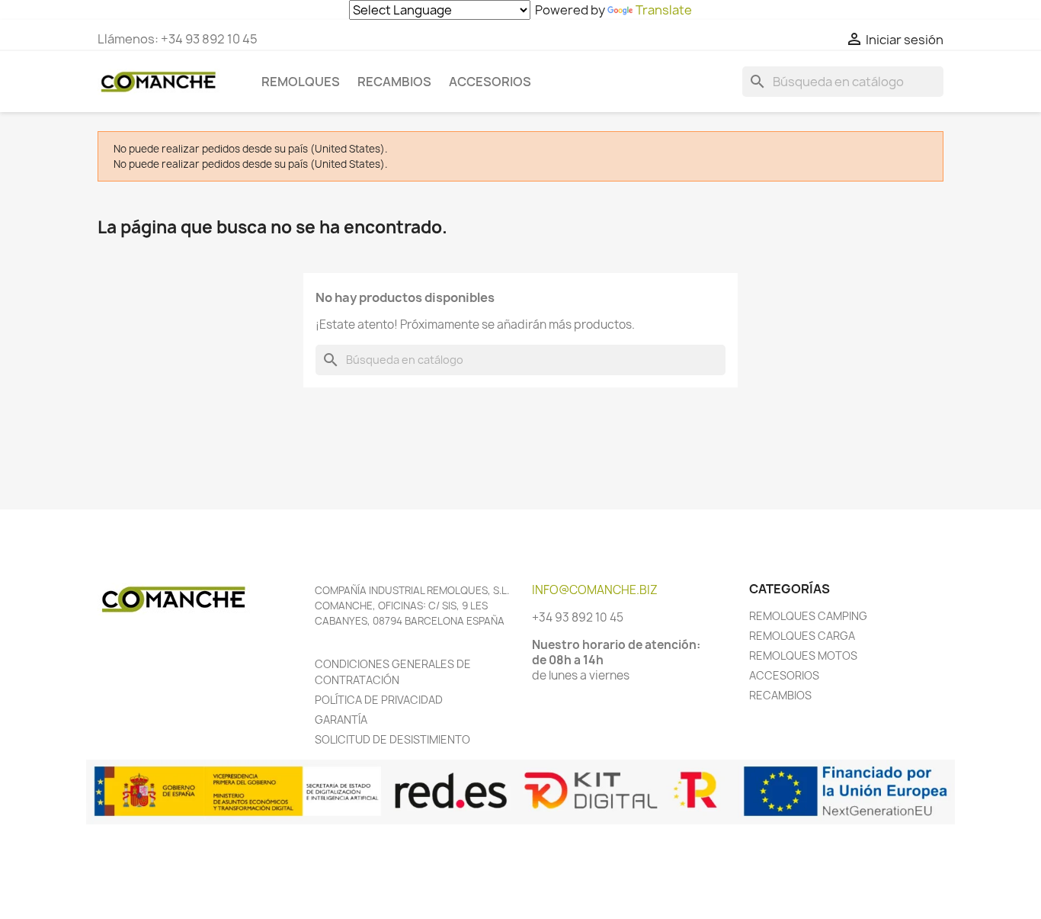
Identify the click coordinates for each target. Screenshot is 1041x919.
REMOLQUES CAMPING (808, 616)
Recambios (394, 81)
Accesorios (490, 81)
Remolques (300, 81)
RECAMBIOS (780, 695)
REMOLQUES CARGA (802, 635)
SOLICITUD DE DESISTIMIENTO (392, 739)
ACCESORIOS (784, 675)
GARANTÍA (341, 719)
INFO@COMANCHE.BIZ (595, 590)
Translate (664, 10)
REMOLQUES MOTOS (803, 655)
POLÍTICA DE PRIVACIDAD (379, 699)
